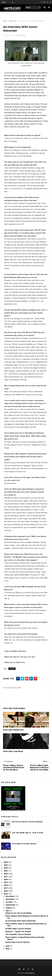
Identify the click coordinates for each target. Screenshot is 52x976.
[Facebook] (41, 2)
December (10, 896)
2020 (6, 879)
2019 (6, 882)
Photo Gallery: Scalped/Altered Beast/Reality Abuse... (24, 938)
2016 (6, 891)
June (8, 946)
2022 (6, 873)
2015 (6, 894)
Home (5, 21)
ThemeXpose (29, 973)
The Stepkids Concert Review (18, 934)
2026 (6, 862)
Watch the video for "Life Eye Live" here (19, 657)
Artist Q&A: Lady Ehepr (13, 751)
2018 (6, 885)
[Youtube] (50, 2)
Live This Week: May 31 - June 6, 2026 (27, 833)
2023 (6, 871)
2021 (6, 876)
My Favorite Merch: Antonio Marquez (27, 822)
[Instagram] (47, 2)
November (10, 899)
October (9, 902)
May (8, 948)
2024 (6, 868)
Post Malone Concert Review (24, 844)
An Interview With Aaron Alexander (20, 921)
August (9, 908)
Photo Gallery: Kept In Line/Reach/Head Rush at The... (26, 924)
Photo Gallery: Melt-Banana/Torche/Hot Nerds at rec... (26, 917)
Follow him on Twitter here (14, 662)
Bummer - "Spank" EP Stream (18, 931)
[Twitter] (44, 2)
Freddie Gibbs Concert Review (18, 928)
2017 (6, 888)
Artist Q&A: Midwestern (13, 730)
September (11, 905)
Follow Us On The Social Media (18, 913)
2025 (6, 865)
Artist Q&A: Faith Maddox (14, 708)
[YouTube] (32, 969)
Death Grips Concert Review (17, 942)
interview (12, 21)
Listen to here (15, 651)
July (7, 910)
